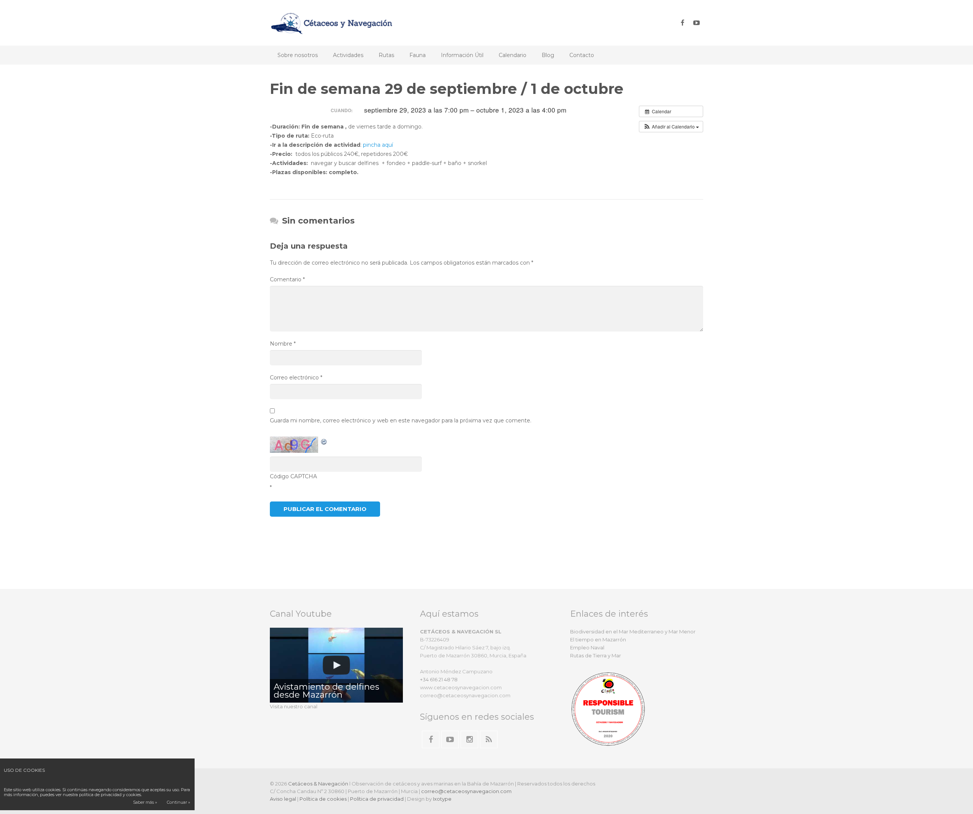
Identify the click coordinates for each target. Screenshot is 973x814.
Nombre (283, 343)
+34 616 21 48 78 (439, 679)
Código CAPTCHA (293, 476)
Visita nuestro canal (293, 706)
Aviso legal (283, 799)
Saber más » (145, 802)
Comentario (287, 279)
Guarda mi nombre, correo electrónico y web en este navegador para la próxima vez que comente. (400, 420)
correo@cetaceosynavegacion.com (466, 791)
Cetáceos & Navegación (318, 784)
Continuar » (178, 802)
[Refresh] (324, 441)
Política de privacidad (377, 799)
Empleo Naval (587, 647)
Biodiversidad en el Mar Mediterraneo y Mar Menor (633, 631)
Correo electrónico (296, 377)
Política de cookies (323, 799)
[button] (671, 126)
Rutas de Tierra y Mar (595, 655)
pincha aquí (378, 144)
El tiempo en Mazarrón (598, 639)
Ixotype (442, 799)
